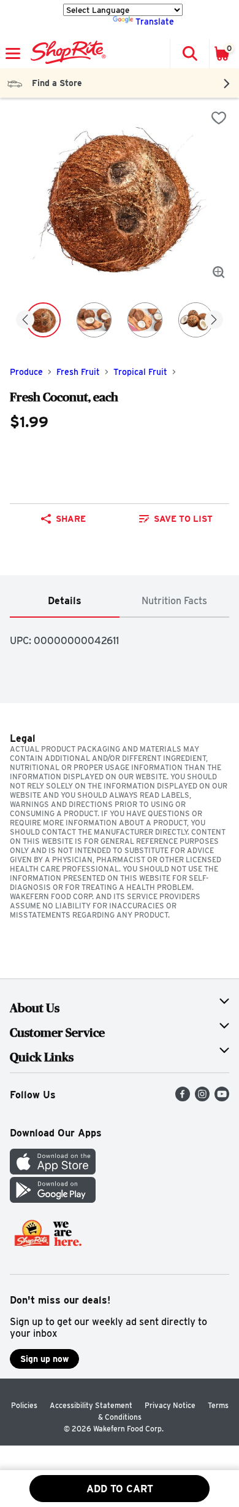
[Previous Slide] (25, 320)
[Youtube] (221, 1098)
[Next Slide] (214, 320)
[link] (175, 519)
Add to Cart (119, 1489)
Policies (24, 1405)
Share (71, 519)
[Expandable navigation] (13, 53)
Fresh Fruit (78, 372)
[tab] (65, 601)
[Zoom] (219, 272)
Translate (154, 21)
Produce (26, 372)
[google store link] (53, 1199)
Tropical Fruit (140, 372)
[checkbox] (218, 118)
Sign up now (44, 1359)
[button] (189, 53)
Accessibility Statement (91, 1405)
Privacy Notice (170, 1405)
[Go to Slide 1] (43, 320)
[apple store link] (53, 1171)
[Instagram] (202, 1098)
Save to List (183, 519)
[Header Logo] (66, 53)
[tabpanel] (119, 636)
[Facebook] (182, 1098)
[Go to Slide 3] (145, 320)
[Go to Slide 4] (196, 320)
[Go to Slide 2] (94, 320)
